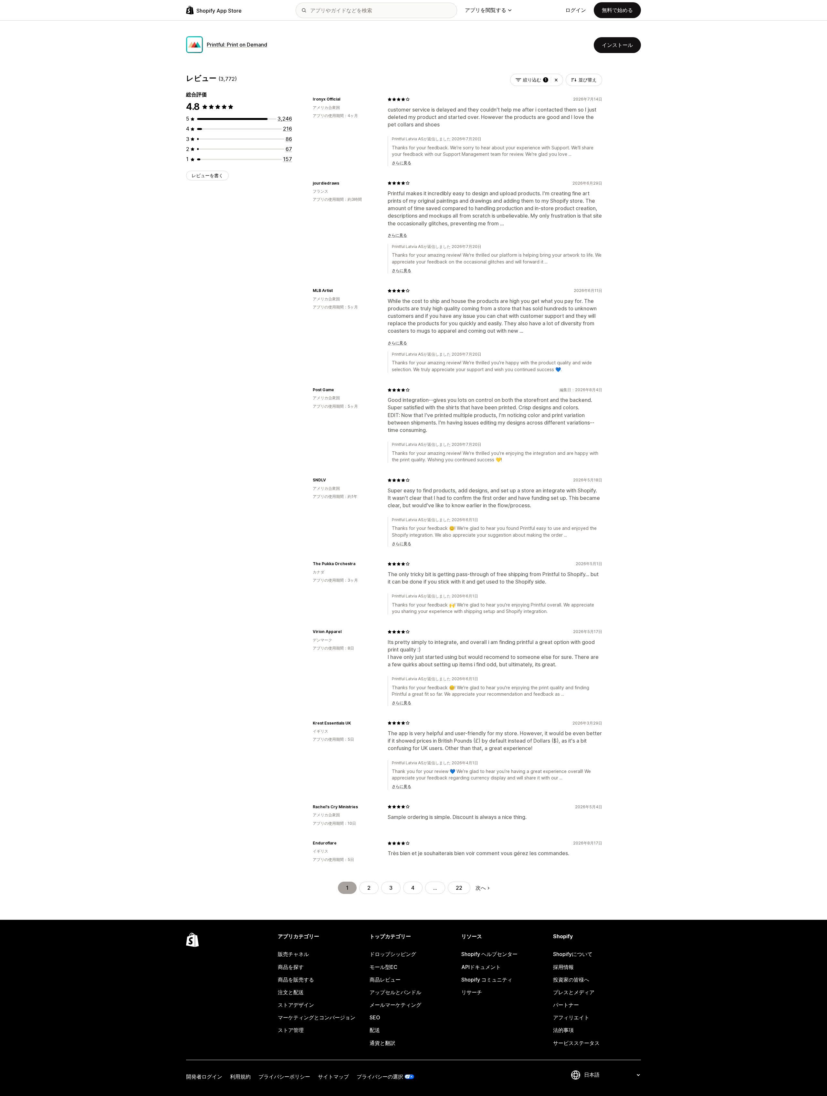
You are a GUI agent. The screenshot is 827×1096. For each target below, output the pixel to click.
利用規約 (240, 1076)
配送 (375, 1030)
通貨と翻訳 (382, 1043)
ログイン (575, 10)
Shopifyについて (572, 954)
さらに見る (401, 162)
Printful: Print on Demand (237, 44)
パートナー (566, 1005)
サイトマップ (333, 1076)
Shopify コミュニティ (486, 979)
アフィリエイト (571, 1017)
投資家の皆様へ (571, 979)
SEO (375, 1017)
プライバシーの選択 (380, 1076)
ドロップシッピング (393, 954)
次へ (481, 888)
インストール (617, 45)
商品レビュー (385, 979)
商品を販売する (296, 979)
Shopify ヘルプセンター (489, 954)
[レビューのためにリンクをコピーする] (344, 99)
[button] (556, 80)
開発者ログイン (204, 1076)
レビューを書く (207, 175)
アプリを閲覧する (485, 10)
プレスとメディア (573, 992)
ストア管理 (291, 1030)
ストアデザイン (296, 1005)
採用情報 (563, 967)
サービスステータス (576, 1043)
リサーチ (471, 992)
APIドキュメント (481, 967)
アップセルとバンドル (395, 992)
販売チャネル (293, 954)
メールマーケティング (395, 1005)
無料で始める (617, 10)
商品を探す (291, 967)
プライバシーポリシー (284, 1076)
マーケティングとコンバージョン (316, 1017)
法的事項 (563, 1030)
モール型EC (383, 967)
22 (459, 888)
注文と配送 (291, 992)
